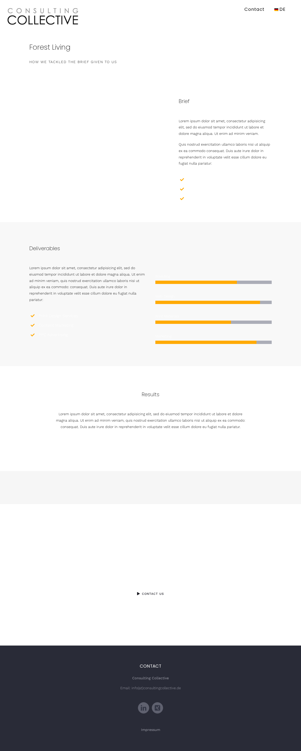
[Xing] (157, 707)
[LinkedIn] (143, 707)
